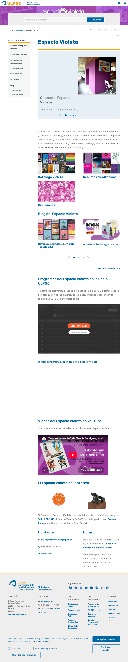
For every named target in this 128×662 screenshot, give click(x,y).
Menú (125, 3)
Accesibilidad (114, 613)
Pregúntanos (74, 610)
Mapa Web (113, 601)
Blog (12, 85)
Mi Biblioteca (94, 610)
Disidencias (17, 68)
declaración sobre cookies (37, 641)
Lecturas (16, 90)
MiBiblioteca (119, 3)
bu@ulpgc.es (47, 601)
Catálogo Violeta (18, 54)
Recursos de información (16, 62)
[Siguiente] (73, 115)
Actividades (16, 73)
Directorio (42, 612)
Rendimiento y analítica (46, 648)
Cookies (111, 609)
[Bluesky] (70, 588)
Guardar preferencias (24, 655)
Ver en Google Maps (17, 614)
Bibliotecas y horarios (74, 605)
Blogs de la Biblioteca (73, 627)
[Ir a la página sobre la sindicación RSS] (109, 621)
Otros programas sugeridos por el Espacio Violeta (69, 361)
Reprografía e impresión (93, 605)
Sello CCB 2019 (46, 519)
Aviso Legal (113, 605)
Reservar (14, 79)
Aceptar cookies (106, 639)
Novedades (17, 94)
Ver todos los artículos (109, 268)
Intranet (112, 617)
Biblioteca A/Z (72, 615)
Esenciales (16, 648)
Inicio (10, 30)
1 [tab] (66, 115)
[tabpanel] (79, 85)
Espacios (19, 30)
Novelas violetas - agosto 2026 (100, 244)
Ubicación (46, 553)
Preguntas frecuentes (73, 621)
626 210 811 (55, 608)
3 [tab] (75, 115)
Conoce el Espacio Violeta (19, 47)
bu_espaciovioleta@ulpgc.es (56, 539)
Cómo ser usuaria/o (92, 615)
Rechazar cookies (106, 649)
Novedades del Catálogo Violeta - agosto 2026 (56, 245)
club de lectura (93, 623)
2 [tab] (70, 115)
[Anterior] (60, 115)
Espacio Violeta (17, 40)
